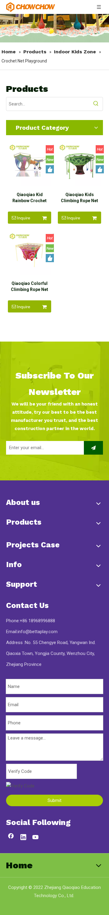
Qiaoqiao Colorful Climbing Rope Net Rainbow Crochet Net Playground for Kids (29, 286)
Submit (54, 800)
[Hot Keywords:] (96, 104)
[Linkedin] (23, 838)
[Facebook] (11, 838)
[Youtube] (36, 838)
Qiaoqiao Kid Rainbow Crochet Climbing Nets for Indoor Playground (30, 198)
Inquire (23, 217)
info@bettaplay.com (38, 631)
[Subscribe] (93, 448)
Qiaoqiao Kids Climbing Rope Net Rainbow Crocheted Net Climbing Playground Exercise (80, 198)
